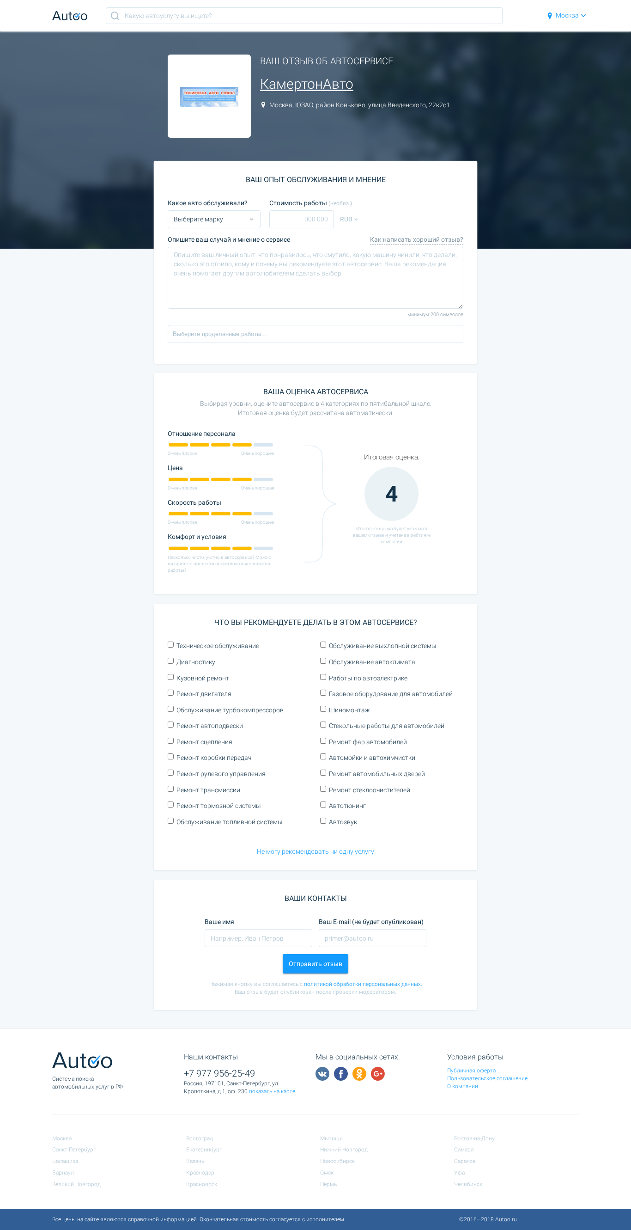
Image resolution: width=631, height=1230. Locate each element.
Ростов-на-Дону (474, 1138)
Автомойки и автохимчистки (372, 757)
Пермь (328, 1184)
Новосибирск (337, 1161)
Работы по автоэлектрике (368, 678)
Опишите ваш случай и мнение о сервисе (229, 239)
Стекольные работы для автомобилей (386, 725)
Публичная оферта (471, 1070)
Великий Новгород (76, 1184)
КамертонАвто (306, 84)
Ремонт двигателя (203, 694)
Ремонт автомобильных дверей (377, 773)
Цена (175, 467)
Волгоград (199, 1138)
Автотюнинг (347, 805)
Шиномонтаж (349, 710)
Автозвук (343, 822)
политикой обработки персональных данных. (363, 984)
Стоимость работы (310, 203)
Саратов (465, 1161)
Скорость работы (194, 502)
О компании (462, 1086)
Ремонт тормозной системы (218, 805)
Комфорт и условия (197, 536)
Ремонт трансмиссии (208, 790)
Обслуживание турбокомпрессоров (230, 710)
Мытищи (331, 1138)
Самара (463, 1149)
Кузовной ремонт (202, 678)
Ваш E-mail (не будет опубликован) (371, 921)
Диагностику (195, 662)
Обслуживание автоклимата (372, 662)
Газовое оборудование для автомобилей (391, 694)
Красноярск (201, 1184)
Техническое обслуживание (217, 645)
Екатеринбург (204, 1149)
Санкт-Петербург (74, 1149)
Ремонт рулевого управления (221, 773)
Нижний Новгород (344, 1149)
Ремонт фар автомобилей (368, 742)
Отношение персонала (202, 433)
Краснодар (200, 1172)
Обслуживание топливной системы (229, 822)
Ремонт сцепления (204, 742)
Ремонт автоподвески (209, 725)
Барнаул (63, 1172)
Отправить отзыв (315, 963)
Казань (195, 1161)
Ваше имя (219, 921)
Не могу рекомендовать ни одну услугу (315, 851)
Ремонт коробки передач (213, 757)
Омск (327, 1172)
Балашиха (65, 1161)
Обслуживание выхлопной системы (383, 645)
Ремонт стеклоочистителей (369, 790)
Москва (567, 15)
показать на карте (272, 1091)
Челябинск (468, 1184)
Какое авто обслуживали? (208, 203)
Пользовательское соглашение (487, 1078)
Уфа (459, 1172)
